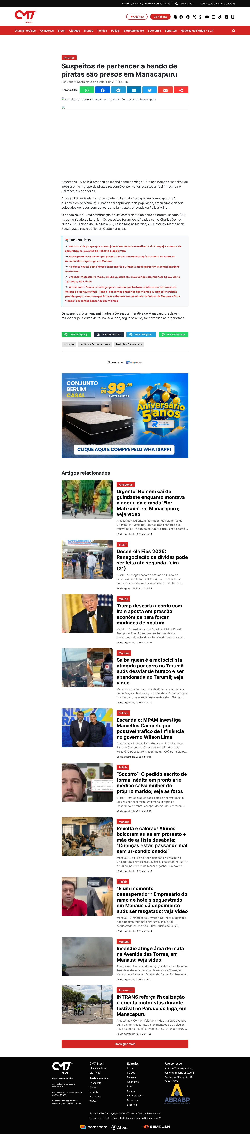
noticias (69, 344)
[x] (194, 17)
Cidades (74, 30)
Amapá (137, 3)
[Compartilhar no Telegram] (118, 89)
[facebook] (181, 17)
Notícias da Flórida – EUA (197, 30)
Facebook (95, 1082)
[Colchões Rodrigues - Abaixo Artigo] (125, 415)
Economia (154, 30)
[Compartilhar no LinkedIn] (134, 89)
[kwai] (175, 17)
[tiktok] (220, 17)
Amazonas (47, 30)
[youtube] (207, 17)
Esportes (171, 30)
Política (102, 30)
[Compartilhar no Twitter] (149, 89)
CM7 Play (95, 1072)
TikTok (93, 1101)
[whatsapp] (201, 17)
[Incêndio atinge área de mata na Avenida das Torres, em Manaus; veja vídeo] (87, 956)
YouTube (94, 1092)
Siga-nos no (115, 362)
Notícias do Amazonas (95, 344)
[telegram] (227, 17)
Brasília (126, 3)
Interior (69, 57)
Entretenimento (134, 30)
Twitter (93, 1087)
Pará (167, 3)
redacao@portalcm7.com (178, 1068)
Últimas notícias (25, 30)
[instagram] (214, 17)
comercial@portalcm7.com (179, 1072)
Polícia (115, 30)
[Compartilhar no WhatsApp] (87, 89)
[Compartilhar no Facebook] (102, 89)
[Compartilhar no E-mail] (165, 89)
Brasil (61, 30)
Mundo (88, 30)
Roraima (148, 3)
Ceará (159, 3)
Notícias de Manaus (129, 344)
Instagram (95, 1096)
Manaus (124, 653)
